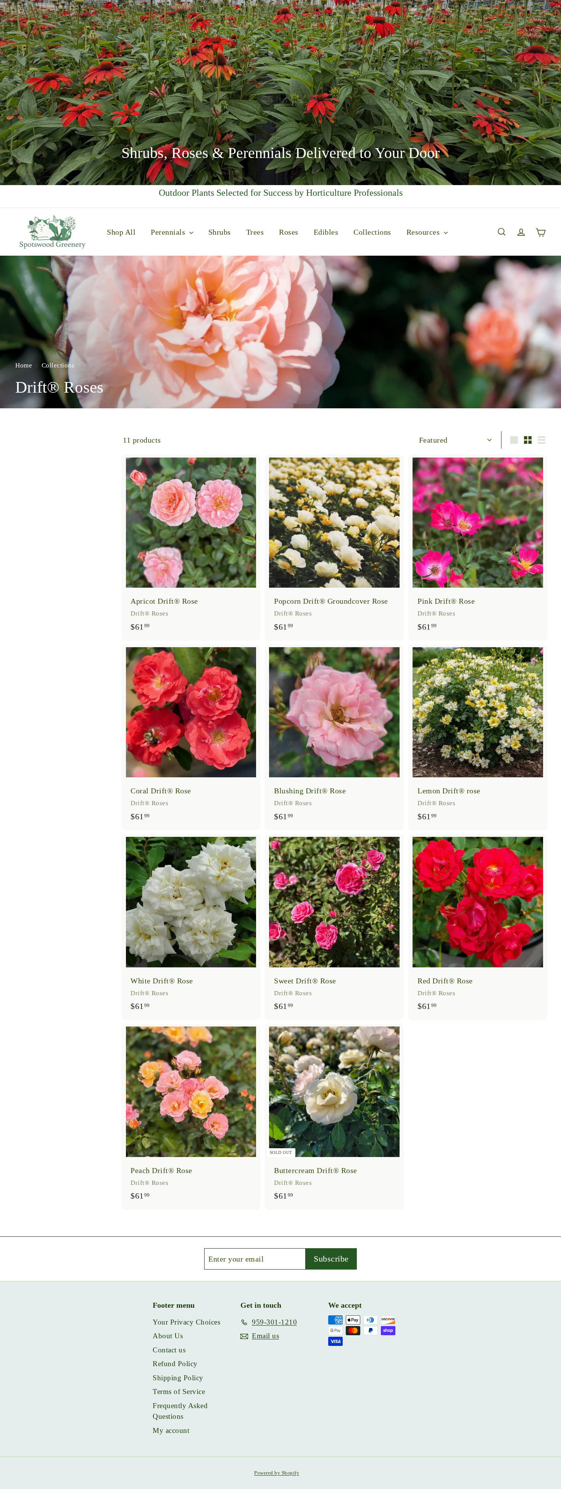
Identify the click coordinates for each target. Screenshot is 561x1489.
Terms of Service (179, 1391)
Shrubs (219, 232)
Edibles (326, 232)
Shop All (121, 232)
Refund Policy (175, 1364)
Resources (424, 232)
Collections (372, 232)
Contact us (169, 1350)
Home (24, 365)
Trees (255, 232)
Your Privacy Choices (186, 1322)
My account (171, 1430)
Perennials (169, 232)
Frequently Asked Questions (180, 1411)
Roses (288, 232)
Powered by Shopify (276, 1473)
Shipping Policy (178, 1378)
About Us (168, 1336)
